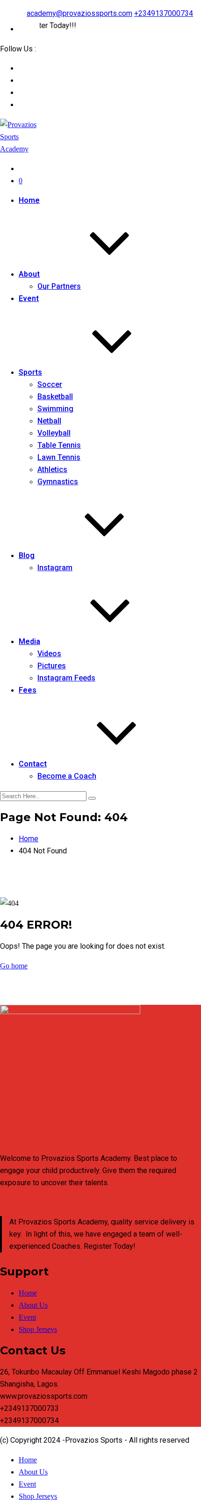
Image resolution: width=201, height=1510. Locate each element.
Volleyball (54, 433)
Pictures (51, 665)
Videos (49, 653)
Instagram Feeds (66, 677)
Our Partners (59, 286)
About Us (33, 1305)
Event (29, 298)
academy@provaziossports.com (79, 13)
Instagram (54, 567)
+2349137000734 (163, 13)
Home (29, 200)
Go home (14, 966)
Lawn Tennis (58, 457)
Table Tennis (59, 445)
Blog (27, 555)
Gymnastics (57, 481)
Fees (27, 690)
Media (29, 641)
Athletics (52, 469)
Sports (30, 372)
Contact (33, 763)
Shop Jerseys (38, 1329)
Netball (49, 420)
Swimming (55, 408)
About (29, 274)
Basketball (55, 396)
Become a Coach (66, 776)
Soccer (49, 384)
